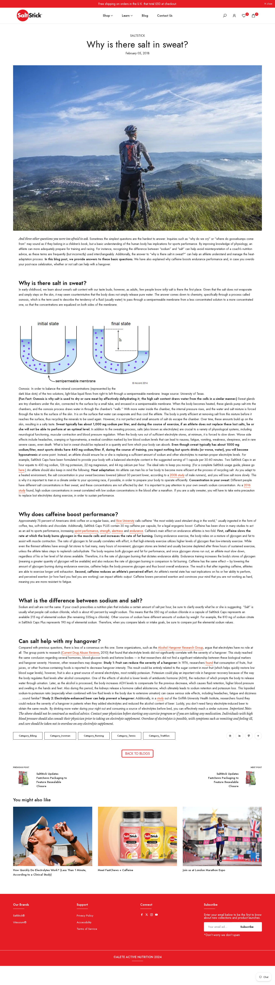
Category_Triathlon (159, 735)
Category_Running (94, 735)
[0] (244, 15)
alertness (117, 531)
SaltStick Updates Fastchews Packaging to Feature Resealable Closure (51, 780)
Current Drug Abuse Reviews (80, 652)
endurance (136, 531)
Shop (106, 15)
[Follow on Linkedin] (239, 736)
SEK (90, 981)
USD (100, 981)
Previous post (21, 767)
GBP (47, 981)
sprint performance (86, 531)
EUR (37, 981)
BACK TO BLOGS (137, 753)
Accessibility (84, 922)
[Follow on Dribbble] (230, 736)
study (160, 698)
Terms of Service (87, 929)
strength (105, 531)
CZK (16, 981)
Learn (126, 15)
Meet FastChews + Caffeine (115, 870)
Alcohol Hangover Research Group (180, 647)
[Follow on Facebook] (141, 915)
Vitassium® (20, 922)
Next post (256, 767)
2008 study (177, 475)
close (7, 4)
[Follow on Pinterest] (249, 736)
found (209, 663)
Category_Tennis (126, 735)
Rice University (125, 521)
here (21, 470)
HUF (58, 981)
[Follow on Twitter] (146, 915)
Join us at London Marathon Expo (204, 870)
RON (79, 981)
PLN (68, 981)
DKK (26, 981)
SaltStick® (19, 916)
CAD (5, 981)
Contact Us (164, 15)
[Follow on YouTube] (156, 915)
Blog (145, 15)
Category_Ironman (60, 735)
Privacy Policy (85, 916)
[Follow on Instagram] (151, 915)
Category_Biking (28, 735)
